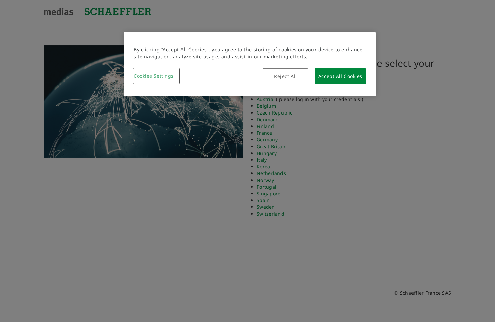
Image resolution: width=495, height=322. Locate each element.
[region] (250, 64)
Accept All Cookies (340, 76)
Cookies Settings (154, 76)
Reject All (285, 76)
